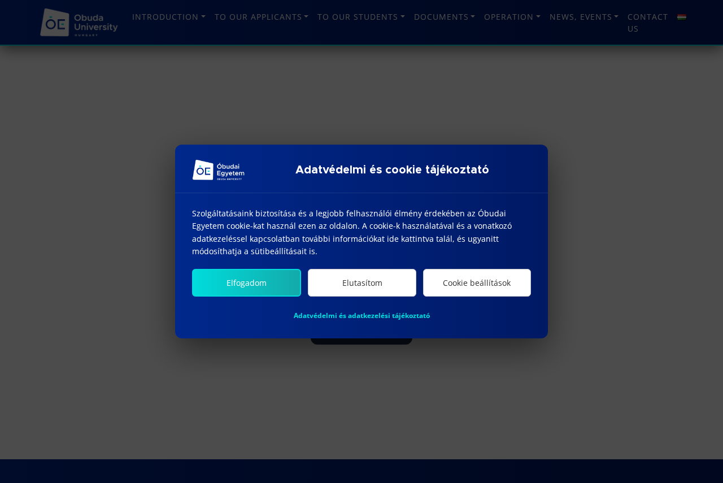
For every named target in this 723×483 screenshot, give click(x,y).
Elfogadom (247, 282)
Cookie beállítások (477, 282)
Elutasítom (362, 282)
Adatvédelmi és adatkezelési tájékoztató (362, 315)
